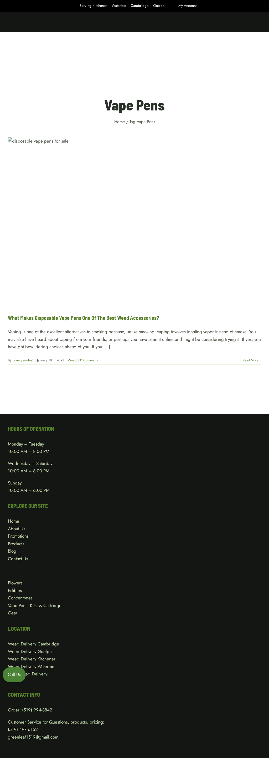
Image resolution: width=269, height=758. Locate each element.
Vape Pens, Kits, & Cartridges (35, 605)
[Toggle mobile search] (249, 24)
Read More (250, 360)
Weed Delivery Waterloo (31, 666)
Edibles (15, 590)
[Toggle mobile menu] (259, 24)
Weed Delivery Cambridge (33, 644)
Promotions (18, 536)
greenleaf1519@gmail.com (33, 737)
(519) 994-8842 (37, 710)
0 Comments (89, 360)
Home (13, 521)
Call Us (14, 674)
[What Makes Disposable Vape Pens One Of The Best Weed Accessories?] (134, 221)
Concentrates (20, 598)
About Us (16, 528)
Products (16, 543)
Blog (12, 551)
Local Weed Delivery (27, 674)
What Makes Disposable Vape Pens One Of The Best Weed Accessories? (83, 318)
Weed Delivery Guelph (30, 651)
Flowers (15, 583)
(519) (13, 729)
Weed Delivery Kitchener (31, 659)
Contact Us (18, 558)
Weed (134, 227)
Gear (12, 613)
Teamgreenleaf (22, 360)
